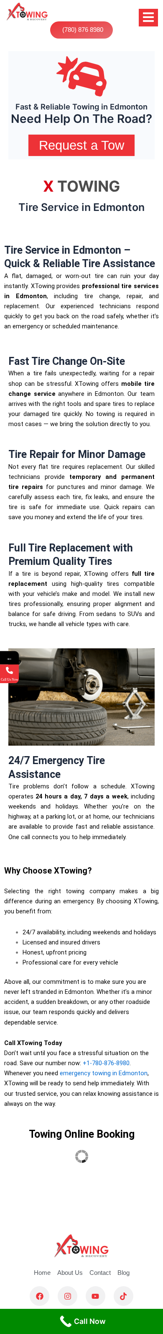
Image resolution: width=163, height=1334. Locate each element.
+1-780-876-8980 (106, 1063)
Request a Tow (81, 145)
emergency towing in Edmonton (104, 1073)
